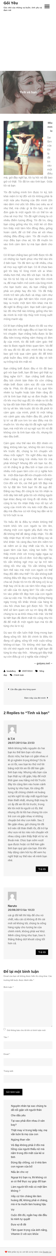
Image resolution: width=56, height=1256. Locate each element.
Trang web (8, 1071)
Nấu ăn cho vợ (19, 1172)
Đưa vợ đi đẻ (18, 1224)
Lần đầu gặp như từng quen (23, 689)
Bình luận (8, 987)
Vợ (12, 1209)
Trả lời (42, 869)
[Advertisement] (28, 41)
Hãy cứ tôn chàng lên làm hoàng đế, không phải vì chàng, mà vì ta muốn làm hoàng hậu (29, 1200)
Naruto (12, 906)
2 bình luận (19, 675)
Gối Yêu (11, 3)
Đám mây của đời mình (35, 698)
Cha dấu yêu (18, 1115)
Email (7, 1054)
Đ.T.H (11, 739)
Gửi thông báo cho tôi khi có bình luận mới (26, 1030)
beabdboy (11, 671)
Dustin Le (47, 1252)
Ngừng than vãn (20, 1139)
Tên (6, 1037)
